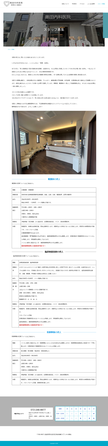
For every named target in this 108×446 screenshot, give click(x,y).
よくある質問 (91, 3)
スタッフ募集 (101, 3)
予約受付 (74, 3)
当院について (65, 3)
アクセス (82, 3)
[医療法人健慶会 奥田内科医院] (13, 4)
